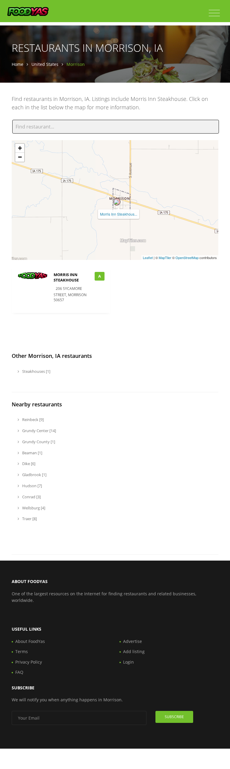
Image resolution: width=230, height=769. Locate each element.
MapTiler (165, 257)
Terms (21, 651)
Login (128, 662)
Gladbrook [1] (33, 474)
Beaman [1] (31, 452)
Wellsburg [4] (33, 508)
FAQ (19, 672)
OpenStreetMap (187, 257)
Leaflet (148, 257)
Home (17, 64)
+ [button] (20, 148)
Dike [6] (28, 463)
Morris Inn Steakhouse (66, 277)
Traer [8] (29, 518)
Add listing (134, 651)
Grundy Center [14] (38, 430)
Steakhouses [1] (35, 371)
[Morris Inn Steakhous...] (116, 201)
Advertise (132, 641)
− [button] (20, 157)
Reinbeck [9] (32, 419)
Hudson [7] (31, 485)
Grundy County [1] (38, 441)
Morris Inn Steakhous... (118, 214)
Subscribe (174, 716)
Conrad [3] (31, 496)
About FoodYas (30, 641)
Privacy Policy (28, 662)
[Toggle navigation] (214, 13)
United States (44, 64)
